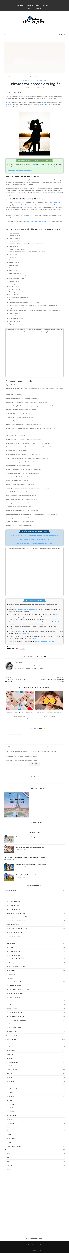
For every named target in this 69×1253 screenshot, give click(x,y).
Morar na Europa (37, 1024)
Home (11, 76)
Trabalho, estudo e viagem (37, 966)
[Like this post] (38, 656)
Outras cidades (37, 1089)
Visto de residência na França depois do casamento (33, 837)
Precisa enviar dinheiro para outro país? (35, 160)
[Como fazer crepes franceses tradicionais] (9, 849)
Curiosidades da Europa (37, 1016)
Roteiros (36, 1134)
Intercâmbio (36, 943)
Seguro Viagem (36, 1138)
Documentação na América (37, 993)
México (37, 1066)
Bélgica (37, 1077)
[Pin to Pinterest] (43, 656)
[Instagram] (59, 34)
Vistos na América (37, 1005)
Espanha (37, 1081)
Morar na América (37, 997)
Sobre (29, 8)
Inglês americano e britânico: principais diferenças (34, 543)
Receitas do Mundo (35, 1150)
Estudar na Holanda (37, 940)
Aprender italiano (37, 909)
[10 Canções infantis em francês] (9, 877)
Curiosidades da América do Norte (37, 989)
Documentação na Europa (37, 1020)
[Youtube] (61, 34)
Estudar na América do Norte (36, 913)
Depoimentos (36, 974)
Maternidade (36, 978)
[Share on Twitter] (41, 656)
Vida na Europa (36, 1008)
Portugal (37, 1112)
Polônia (37, 1108)
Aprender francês (37, 901)
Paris (37, 1092)
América (36, 1157)
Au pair (37, 947)
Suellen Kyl (28, 87)
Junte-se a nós (37, 8)
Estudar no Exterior (21, 76)
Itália (37, 1100)
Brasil (37, 1058)
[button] (18, 2)
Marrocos (37, 1047)
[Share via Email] (45, 656)
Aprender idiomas (35, 76)
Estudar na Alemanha (37, 932)
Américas (36, 1054)
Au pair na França (37, 955)
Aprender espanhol (37, 898)
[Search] (64, 34)
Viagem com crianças (36, 1146)
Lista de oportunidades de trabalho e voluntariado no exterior (25, 857)
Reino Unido (37, 1115)
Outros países (37, 963)
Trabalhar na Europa (37, 1027)
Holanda (37, 1096)
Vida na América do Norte (36, 982)
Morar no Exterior (35, 970)
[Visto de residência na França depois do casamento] (9, 839)
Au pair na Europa (37, 951)
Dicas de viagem (36, 1070)
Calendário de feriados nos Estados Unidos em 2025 (32, 2)
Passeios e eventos (36, 1131)
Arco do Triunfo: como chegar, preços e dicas (31, 864)
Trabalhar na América (37, 1001)
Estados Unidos (37, 1062)
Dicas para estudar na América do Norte (37, 917)
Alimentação (36, 1050)
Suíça (37, 1119)
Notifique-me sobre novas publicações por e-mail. (21, 760)
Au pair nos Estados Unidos (37, 959)
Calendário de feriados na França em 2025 (29, 5)
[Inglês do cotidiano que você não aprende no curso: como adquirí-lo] (20, 700)
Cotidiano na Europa (37, 1012)
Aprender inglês (37, 905)
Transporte (36, 1142)
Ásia (36, 1161)
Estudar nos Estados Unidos (37, 921)
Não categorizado (35, 1035)
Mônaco (37, 1104)
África (36, 1043)
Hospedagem (36, 1123)
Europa (36, 1073)
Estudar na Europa (36, 924)
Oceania (36, 1169)
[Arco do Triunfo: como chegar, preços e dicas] (9, 867)
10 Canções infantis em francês (26, 875)
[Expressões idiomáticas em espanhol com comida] (49, 700)
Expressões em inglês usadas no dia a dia (34, 539)
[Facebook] (28, 1244)
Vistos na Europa (37, 1031)
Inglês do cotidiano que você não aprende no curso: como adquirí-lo (34, 535)
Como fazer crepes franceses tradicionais (30, 847)
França (37, 1085)
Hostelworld (55, 614)
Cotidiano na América (37, 985)
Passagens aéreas (36, 1127)
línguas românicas (54, 202)
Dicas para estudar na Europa (37, 928)
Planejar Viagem (35, 1039)
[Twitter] (57, 34)
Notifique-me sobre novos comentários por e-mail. (21, 756)
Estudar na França (37, 936)
